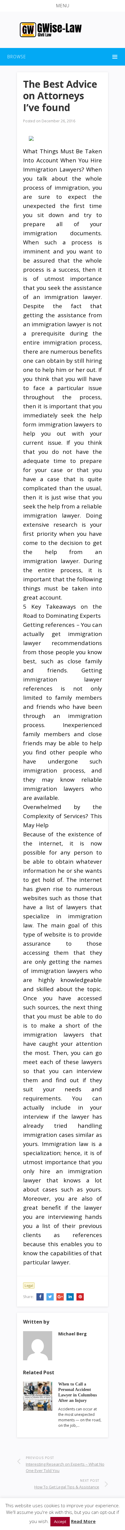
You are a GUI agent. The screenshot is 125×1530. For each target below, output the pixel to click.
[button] (62, 6)
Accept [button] (60, 1521)
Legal (29, 1285)
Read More (83, 1521)
